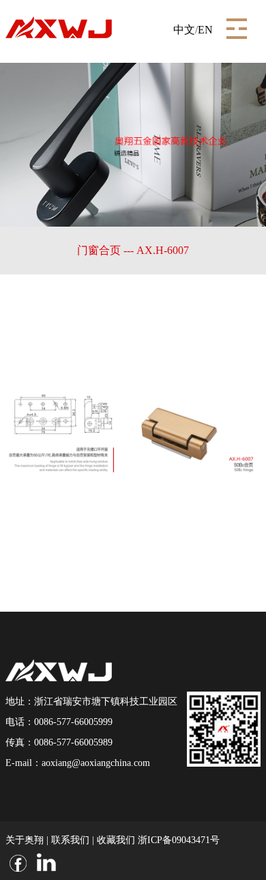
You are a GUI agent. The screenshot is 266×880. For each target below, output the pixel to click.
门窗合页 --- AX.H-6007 (133, 250)
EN (205, 30)
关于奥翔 (24, 840)
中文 (184, 30)
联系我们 (70, 840)
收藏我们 (116, 840)
